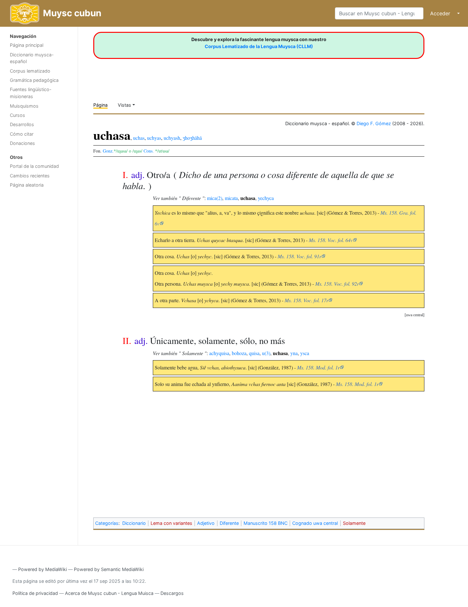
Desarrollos (22, 124)
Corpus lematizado (30, 71)
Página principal (26, 45)
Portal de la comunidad (34, 166)
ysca (304, 353)
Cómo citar (21, 134)
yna (294, 353)
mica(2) (214, 198)
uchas (139, 137)
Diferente (229, 523)
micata (231, 198)
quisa (254, 353)
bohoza (239, 353)
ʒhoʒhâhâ (192, 137)
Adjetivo (206, 523)
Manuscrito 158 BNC (265, 523)
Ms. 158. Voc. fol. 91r (299, 256)
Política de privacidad (35, 593)
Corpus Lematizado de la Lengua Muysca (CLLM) (259, 46)
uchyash (172, 137)
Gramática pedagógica (34, 80)
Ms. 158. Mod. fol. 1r (318, 367)
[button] (414, 315)
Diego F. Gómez (374, 123)
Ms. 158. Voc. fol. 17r (306, 300)
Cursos (17, 115)
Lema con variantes (171, 523)
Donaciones (22, 143)
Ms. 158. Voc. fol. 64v (331, 240)
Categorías (106, 523)
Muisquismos (24, 106)
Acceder (440, 13)
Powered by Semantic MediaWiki (109, 569)
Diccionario (134, 523)
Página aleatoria (27, 185)
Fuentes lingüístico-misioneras (31, 93)
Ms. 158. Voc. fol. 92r (337, 283)
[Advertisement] (39, 292)
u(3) (266, 353)
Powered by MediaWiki (42, 569)
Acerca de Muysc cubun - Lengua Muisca (109, 593)
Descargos (172, 593)
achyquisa (219, 353)
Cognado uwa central (315, 523)
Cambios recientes (30, 175)
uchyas (154, 137)
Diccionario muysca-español (32, 58)
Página (100, 105)
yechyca (266, 198)
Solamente (354, 523)
